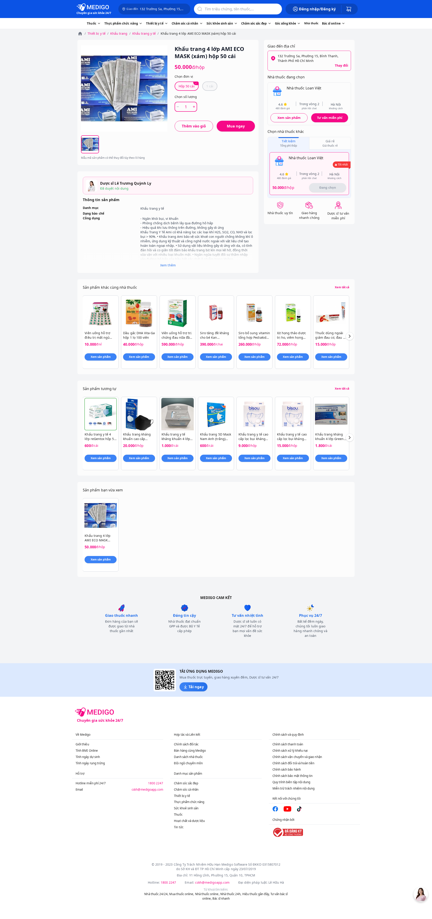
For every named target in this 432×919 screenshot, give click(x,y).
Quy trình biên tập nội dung (291, 782)
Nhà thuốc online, (207, 894)
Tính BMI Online (87, 751)
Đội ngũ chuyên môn (188, 763)
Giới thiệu (82, 744)
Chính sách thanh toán (287, 744)
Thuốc (178, 814)
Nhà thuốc (311, 23)
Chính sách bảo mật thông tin (292, 776)
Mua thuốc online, (181, 894)
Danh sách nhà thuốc (188, 757)
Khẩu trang (119, 33)
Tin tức (178, 827)
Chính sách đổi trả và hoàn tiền (293, 763)
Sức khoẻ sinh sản (186, 808)
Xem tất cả (342, 287)
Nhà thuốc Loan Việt (304, 88)
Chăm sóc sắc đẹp (186, 783)
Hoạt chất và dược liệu (189, 821)
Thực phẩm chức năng (189, 802)
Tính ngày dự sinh (88, 757)
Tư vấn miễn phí (329, 118)
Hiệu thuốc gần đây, (256, 894)
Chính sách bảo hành (286, 769)
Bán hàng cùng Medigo (190, 751)
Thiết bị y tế (97, 33)
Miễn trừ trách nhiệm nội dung (293, 788)
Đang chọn (327, 187)
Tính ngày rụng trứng (90, 763)
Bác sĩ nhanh (221, 898)
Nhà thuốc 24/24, (156, 894)
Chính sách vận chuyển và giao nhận (297, 757)
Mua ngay (236, 126)
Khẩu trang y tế (144, 33)
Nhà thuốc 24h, (231, 894)
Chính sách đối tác (186, 744)
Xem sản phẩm (289, 118)
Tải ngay (196, 686)
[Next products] (350, 336)
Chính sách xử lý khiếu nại (290, 751)
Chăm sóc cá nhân (186, 789)
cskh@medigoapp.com (147, 789)
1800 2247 (155, 783)
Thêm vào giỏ (194, 126)
